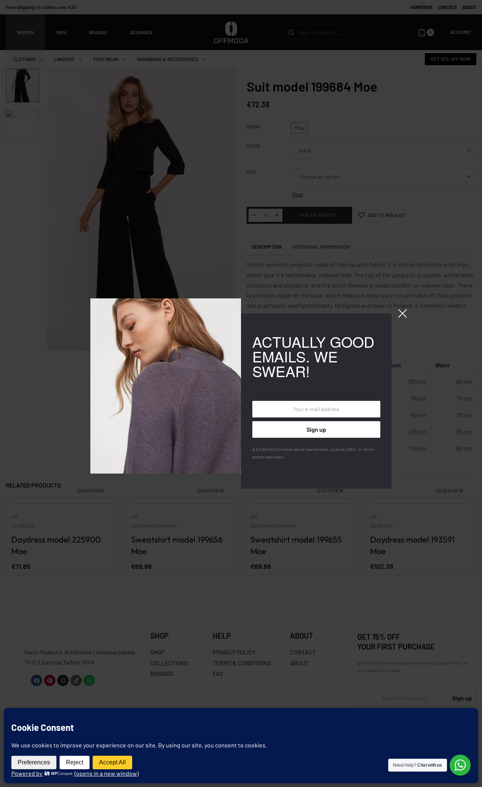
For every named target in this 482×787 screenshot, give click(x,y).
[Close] (402, 313)
